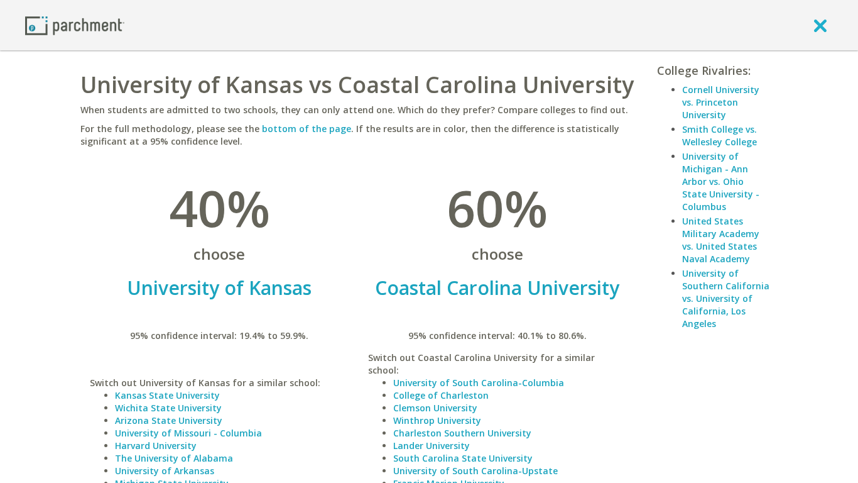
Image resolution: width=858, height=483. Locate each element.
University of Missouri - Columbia (188, 433)
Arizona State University (168, 420)
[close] (820, 25)
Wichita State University (168, 408)
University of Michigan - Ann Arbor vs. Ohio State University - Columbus (720, 181)
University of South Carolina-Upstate (475, 471)
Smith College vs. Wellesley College (719, 135)
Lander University (431, 446)
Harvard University (156, 446)
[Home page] (74, 25)
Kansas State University (167, 395)
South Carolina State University (463, 458)
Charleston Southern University (462, 433)
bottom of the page (306, 129)
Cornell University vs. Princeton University (720, 102)
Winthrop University (437, 420)
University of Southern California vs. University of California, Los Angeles (725, 298)
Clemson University (435, 408)
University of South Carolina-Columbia (478, 383)
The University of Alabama (174, 458)
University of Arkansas (164, 471)
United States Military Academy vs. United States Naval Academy (720, 240)
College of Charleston (441, 395)
